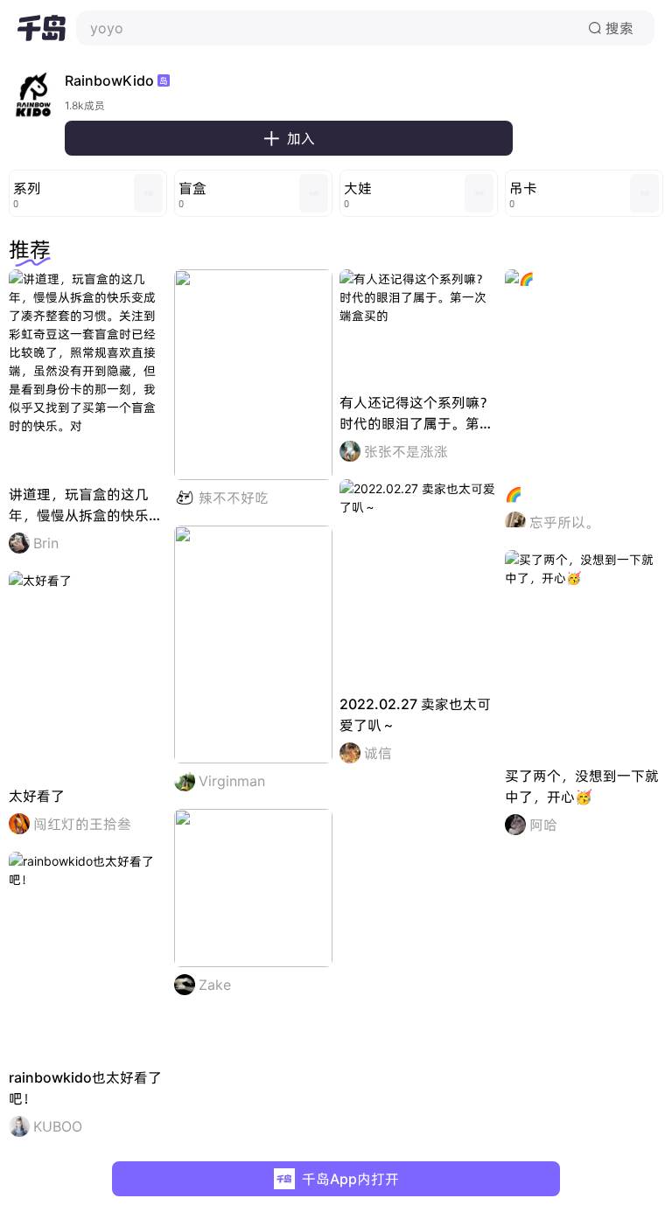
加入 (288, 138)
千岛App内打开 (350, 1179)
